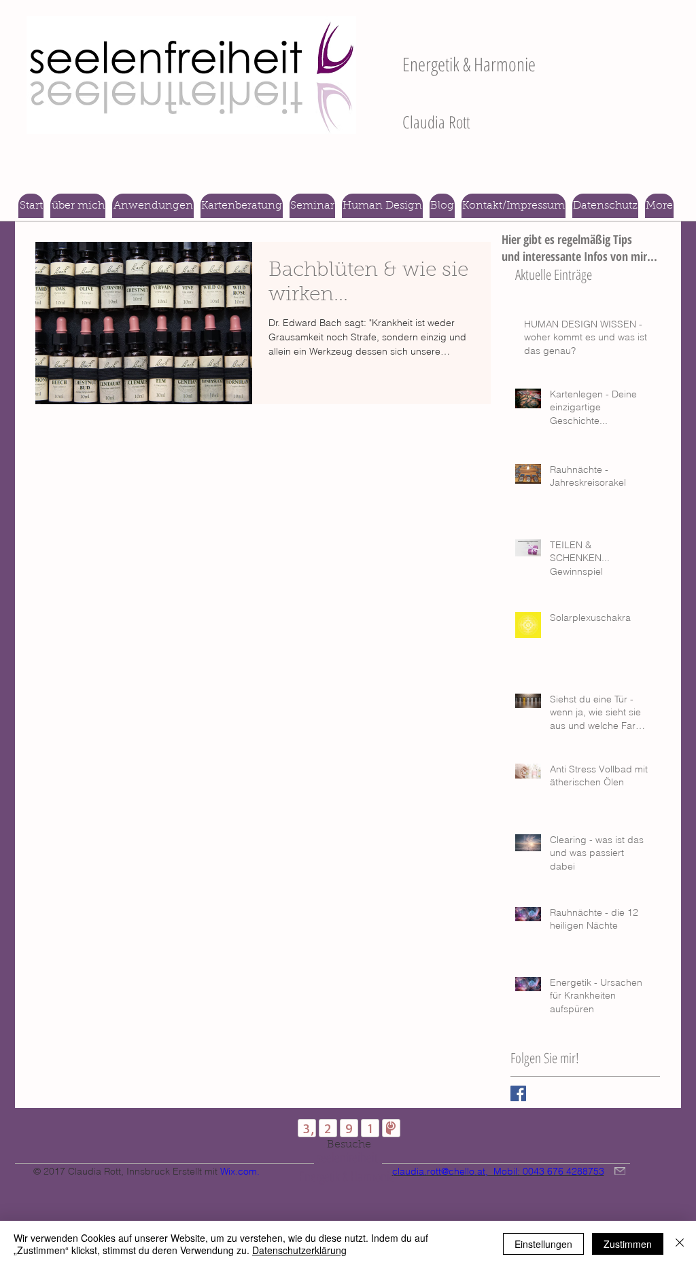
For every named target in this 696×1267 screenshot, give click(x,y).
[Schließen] (680, 1244)
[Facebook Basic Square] (518, 1093)
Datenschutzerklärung (299, 1250)
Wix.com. (240, 1171)
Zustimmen (628, 1244)
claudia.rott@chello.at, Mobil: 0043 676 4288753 (498, 1171)
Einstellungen (543, 1244)
